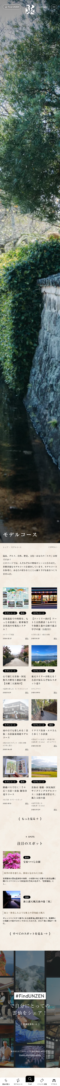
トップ (5, 547)
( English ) (45, 7)
